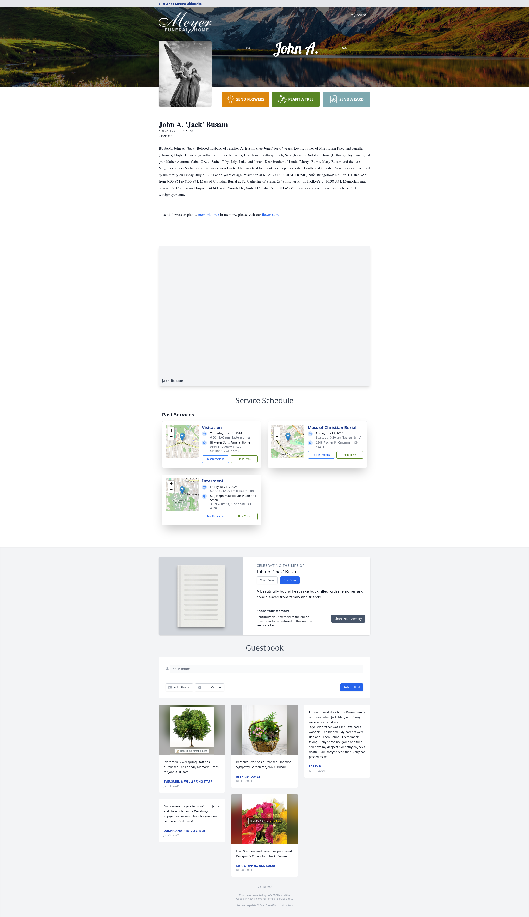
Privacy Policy (253, 898)
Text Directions (215, 459)
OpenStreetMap (269, 905)
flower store (270, 214)
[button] (182, 437)
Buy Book (290, 580)
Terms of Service (275, 898)
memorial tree (208, 214)
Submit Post (351, 687)
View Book (267, 580)
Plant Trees (244, 459)
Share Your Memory (348, 619)
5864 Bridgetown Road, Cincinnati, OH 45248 (226, 449)
